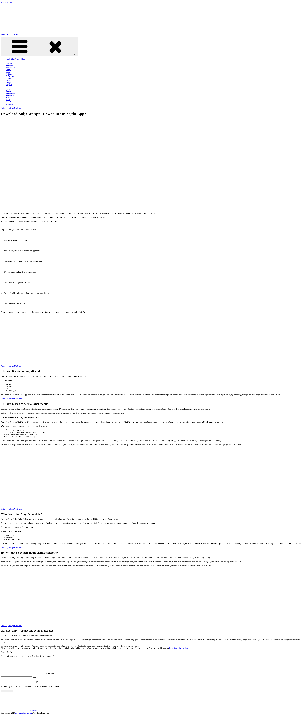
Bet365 (8, 80)
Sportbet (9, 91)
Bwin (8, 100)
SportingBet (10, 93)
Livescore (9, 104)
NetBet (8, 89)
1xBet (8, 61)
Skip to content (6, 2)
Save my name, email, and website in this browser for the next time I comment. (33, 687)
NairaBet (9, 87)
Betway (9, 98)
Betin (8, 72)
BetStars (9, 74)
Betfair (8, 78)
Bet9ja (8, 70)
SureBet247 (10, 95)
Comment (50, 673)
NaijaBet (9, 85)
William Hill (10, 68)
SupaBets (9, 102)
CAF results (32, 711)
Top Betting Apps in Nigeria (16, 59)
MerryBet (9, 83)
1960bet (9, 63)
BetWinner (10, 76)
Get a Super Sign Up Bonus (11, 108)
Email (35, 682)
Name (35, 678)
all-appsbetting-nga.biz (9, 34)
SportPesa (9, 65)
